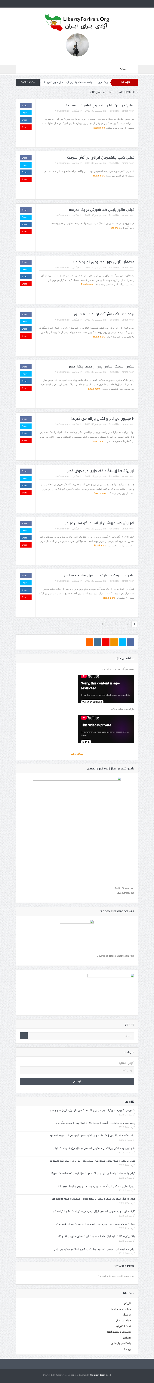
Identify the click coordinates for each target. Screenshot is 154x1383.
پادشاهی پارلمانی (121, 1343)
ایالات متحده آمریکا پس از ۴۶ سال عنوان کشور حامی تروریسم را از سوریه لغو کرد (85, 82)
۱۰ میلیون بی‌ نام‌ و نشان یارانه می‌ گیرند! (102, 418)
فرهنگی (126, 1314)
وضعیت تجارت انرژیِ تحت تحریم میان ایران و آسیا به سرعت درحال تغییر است (95, 1224)
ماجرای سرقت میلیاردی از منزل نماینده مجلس (99, 575)
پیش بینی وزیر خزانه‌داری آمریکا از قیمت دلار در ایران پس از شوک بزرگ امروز (95, 1123)
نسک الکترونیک (123, 1326)
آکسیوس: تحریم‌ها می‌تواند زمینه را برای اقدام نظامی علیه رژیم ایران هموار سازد (92, 1110)
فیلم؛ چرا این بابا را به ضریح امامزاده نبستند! (100, 105)
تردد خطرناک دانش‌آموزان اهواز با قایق (104, 314)
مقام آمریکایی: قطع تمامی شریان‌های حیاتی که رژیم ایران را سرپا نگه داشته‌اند (92, 1160)
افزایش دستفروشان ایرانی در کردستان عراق (99, 523)
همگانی (75, 111)
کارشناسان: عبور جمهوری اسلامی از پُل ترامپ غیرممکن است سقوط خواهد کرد (93, 1211)
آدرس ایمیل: (126, 1062)
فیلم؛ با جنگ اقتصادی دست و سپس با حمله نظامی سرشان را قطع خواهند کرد (93, 1198)
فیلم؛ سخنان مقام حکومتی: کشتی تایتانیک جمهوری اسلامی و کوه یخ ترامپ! (94, 1249)
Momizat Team (97, 1375)
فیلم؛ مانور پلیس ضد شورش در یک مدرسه (101, 209)
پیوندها (127, 1349)
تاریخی (127, 1303)
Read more (98, 127)
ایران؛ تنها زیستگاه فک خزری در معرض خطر (100, 470)
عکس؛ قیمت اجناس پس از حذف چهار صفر (101, 366)
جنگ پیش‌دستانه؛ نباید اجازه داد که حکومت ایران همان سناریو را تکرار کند (96, 1236)
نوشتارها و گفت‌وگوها (119, 1331)
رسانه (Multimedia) (121, 1309)
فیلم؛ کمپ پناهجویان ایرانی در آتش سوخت (100, 157)
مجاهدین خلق (123, 1320)
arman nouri (128, 111)
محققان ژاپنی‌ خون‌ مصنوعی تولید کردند (103, 261)
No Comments (62, 111)
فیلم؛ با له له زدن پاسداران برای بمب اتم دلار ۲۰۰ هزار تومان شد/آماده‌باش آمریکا (93, 1173)
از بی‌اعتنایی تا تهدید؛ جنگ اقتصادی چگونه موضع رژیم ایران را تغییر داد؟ (96, 1186)
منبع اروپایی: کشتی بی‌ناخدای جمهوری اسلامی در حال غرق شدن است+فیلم (94, 1148)
